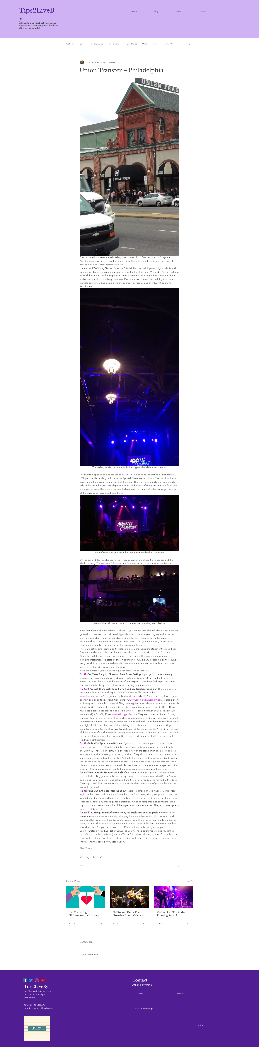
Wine (144, 43)
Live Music (132, 43)
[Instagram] (37, 980)
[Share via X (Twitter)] (87, 857)
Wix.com (48, 1008)
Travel (155, 43)
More (166, 43)
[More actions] (177, 62)
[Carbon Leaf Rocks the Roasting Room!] (173, 897)
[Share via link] (100, 857)
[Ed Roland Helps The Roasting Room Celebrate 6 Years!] (129, 897)
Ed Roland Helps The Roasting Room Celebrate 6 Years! (129, 914)
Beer (82, 43)
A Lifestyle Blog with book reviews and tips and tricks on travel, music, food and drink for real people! (38, 25)
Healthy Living (96, 43)
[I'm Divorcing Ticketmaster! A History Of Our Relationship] (85, 897)
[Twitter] (31, 980)
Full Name (138, 994)
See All (190, 881)
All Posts (70, 43)
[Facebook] (25, 980)
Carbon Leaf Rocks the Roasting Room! (171, 914)
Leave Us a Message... (144, 1009)
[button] (189, 44)
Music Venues (115, 43)
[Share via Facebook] (81, 857)
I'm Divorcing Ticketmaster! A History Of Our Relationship (84, 914)
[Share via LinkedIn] (94, 857)
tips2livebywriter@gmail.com (37, 991)
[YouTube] (43, 980)
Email (178, 994)
